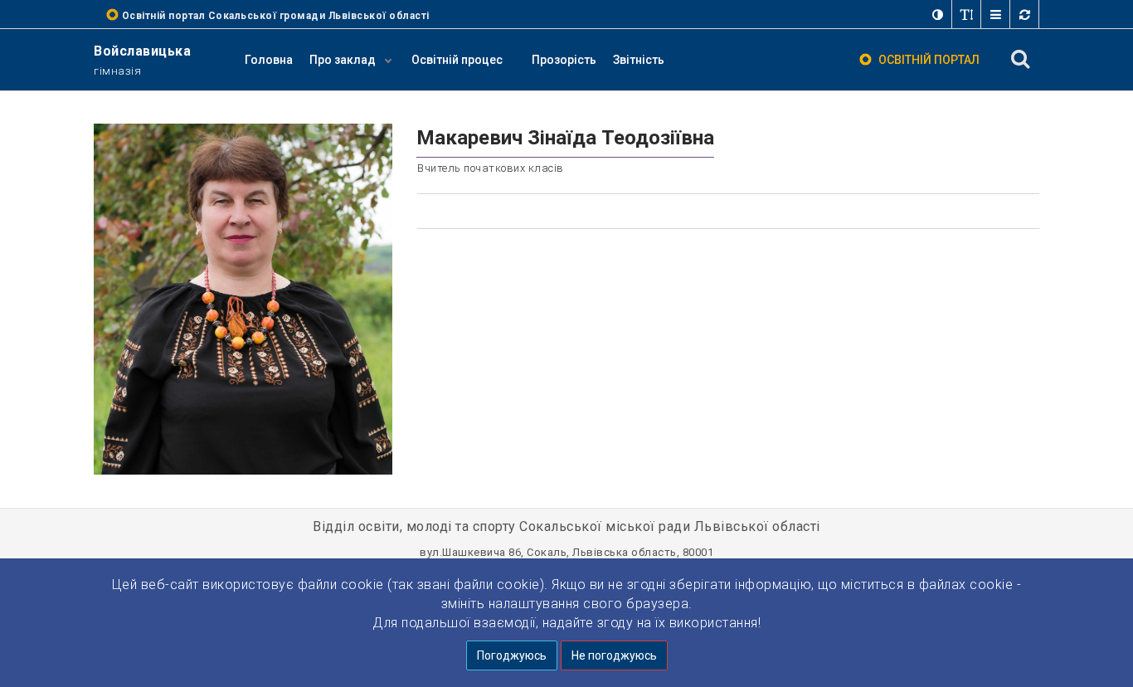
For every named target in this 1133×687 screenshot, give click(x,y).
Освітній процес (457, 59)
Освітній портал (929, 59)
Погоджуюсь (512, 655)
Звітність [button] (638, 59)
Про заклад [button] (343, 59)
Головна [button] (269, 59)
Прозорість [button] (564, 59)
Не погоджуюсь (614, 655)
